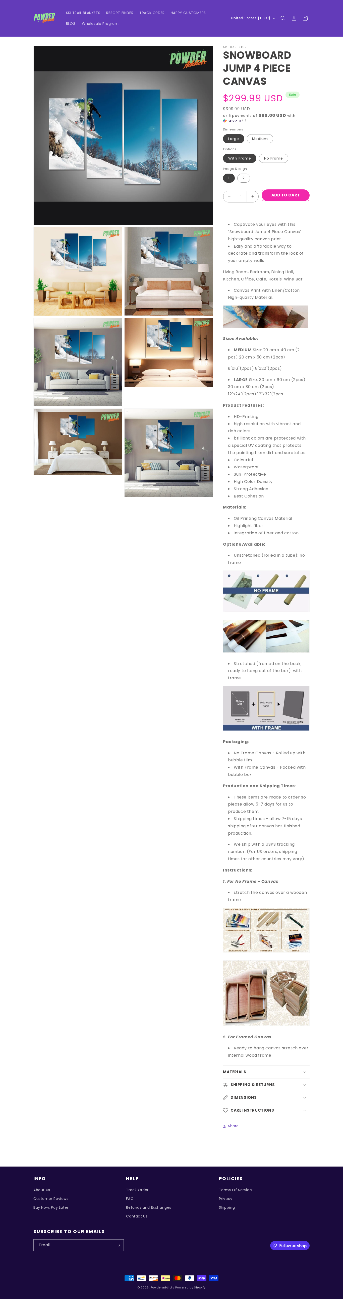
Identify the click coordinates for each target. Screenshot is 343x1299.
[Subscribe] (118, 1245)
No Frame (273, 158)
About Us (41, 1189)
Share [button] (233, 1125)
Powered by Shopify (190, 1287)
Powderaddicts (163, 1287)
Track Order (137, 1189)
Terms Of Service (235, 1189)
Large (233, 138)
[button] (283, 18)
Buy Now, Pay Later (51, 1207)
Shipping (227, 1207)
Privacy (226, 1198)
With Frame (239, 158)
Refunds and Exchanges (148, 1207)
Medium (260, 138)
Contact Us (136, 1216)
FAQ (130, 1198)
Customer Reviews (51, 1198)
